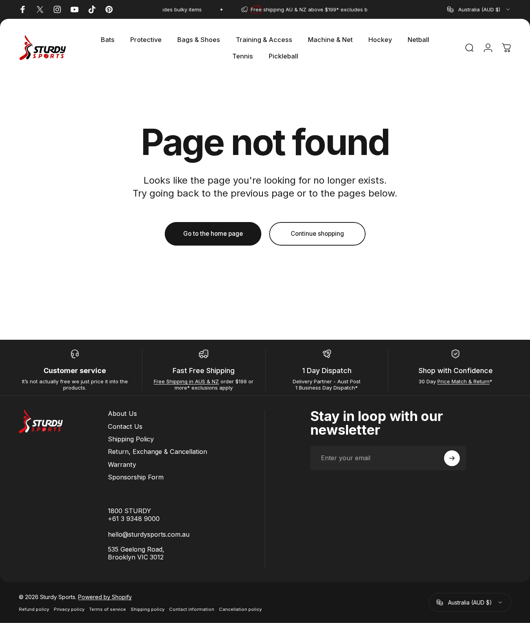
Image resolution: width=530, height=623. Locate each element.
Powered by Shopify (105, 596)
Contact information (191, 609)
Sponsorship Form (136, 477)
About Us (122, 413)
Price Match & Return (463, 381)
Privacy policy (69, 609)
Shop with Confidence (456, 370)
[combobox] (479, 9)
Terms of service (107, 609)
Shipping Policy (131, 439)
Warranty (122, 464)
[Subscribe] (452, 458)
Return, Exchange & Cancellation (157, 451)
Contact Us (125, 426)
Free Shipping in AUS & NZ (186, 381)
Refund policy (34, 609)
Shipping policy (147, 609)
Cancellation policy (240, 609)
